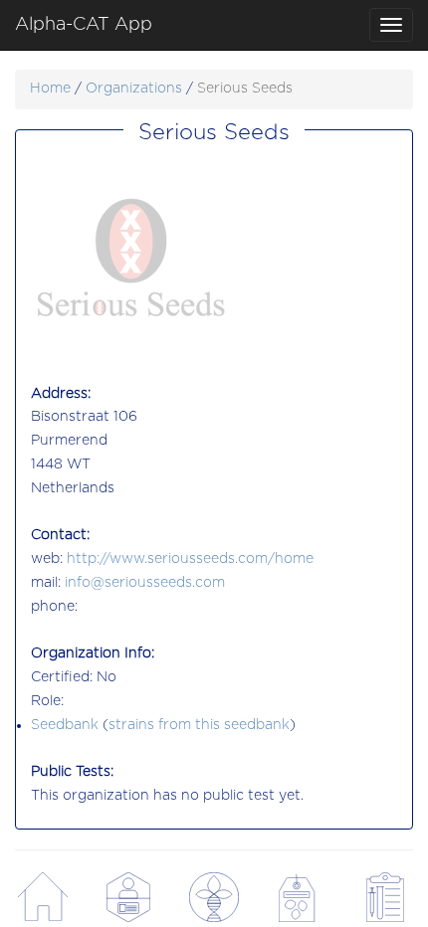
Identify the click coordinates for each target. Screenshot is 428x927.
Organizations (134, 88)
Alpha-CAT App (83, 25)
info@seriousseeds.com (145, 583)
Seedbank (65, 725)
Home (50, 88)
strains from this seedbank (199, 725)
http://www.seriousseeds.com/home (190, 559)
